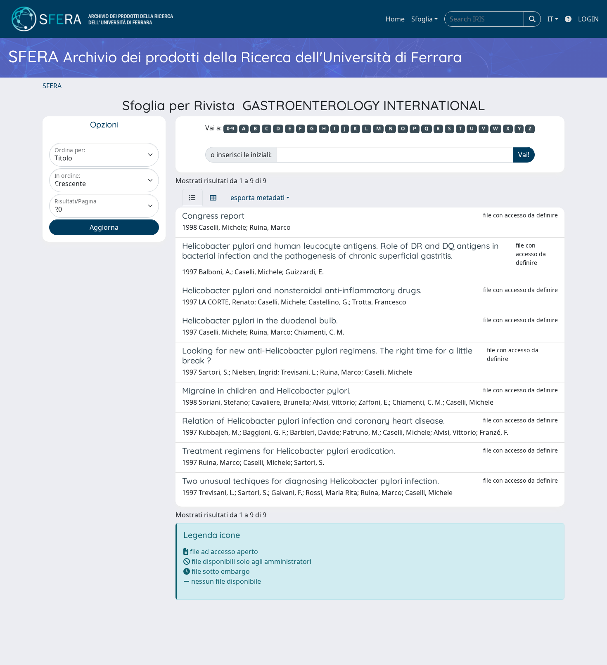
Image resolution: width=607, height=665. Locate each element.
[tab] (192, 197)
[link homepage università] (92, 19)
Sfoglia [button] (422, 19)
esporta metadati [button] (257, 197)
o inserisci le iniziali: (241, 154)
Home (395, 19)
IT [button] (550, 19)
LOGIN (588, 19)
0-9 (230, 128)
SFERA (52, 85)
